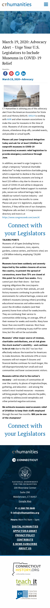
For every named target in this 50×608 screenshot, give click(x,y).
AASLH (31, 115)
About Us (25, 548)
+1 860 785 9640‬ (26, 508)
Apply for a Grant (25, 531)
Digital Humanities (25, 526)
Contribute (25, 539)
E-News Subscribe (25, 544)
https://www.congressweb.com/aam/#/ (21, 217)
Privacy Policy (25, 535)
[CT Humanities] (16, 4)
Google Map (25, 501)
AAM (9, 119)
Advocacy (27, 79)
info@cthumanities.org (26, 512)
